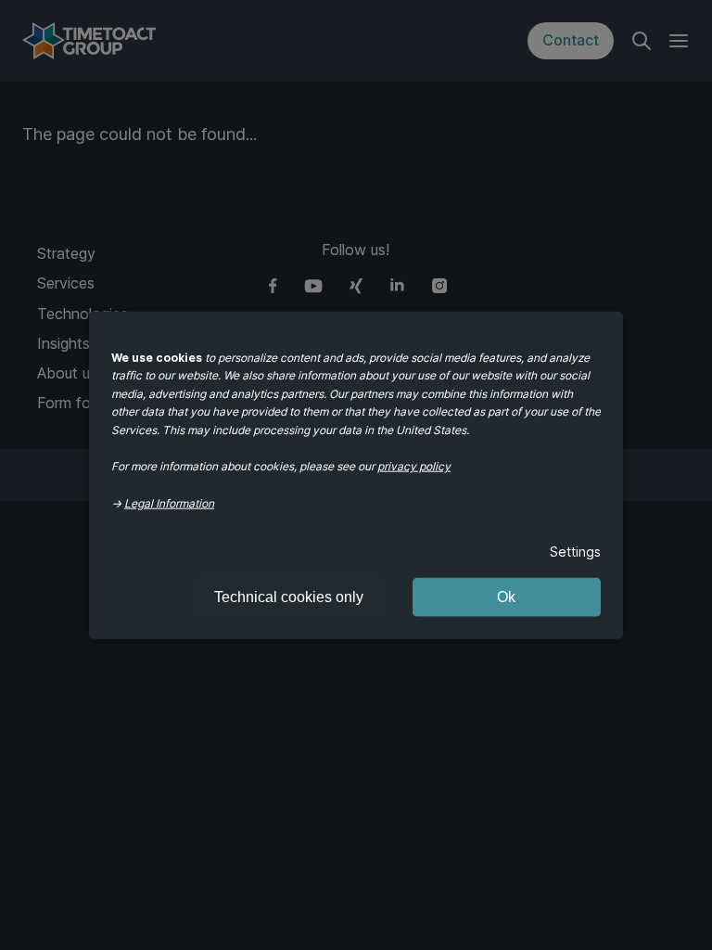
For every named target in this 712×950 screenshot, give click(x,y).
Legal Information (169, 502)
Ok (506, 596)
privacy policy (414, 466)
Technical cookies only (288, 596)
